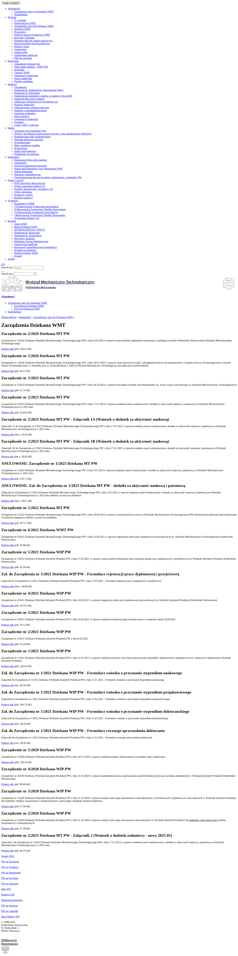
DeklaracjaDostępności (9, 941)
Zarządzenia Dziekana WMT (29, 306)
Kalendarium (14, 311)
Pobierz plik (7, 349)
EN (3, 264)
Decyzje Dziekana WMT (27, 308)
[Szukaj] (2, 271)
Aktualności (7, 296)
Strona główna (8, 317)
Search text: (7, 267)
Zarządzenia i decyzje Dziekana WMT (27, 303)
